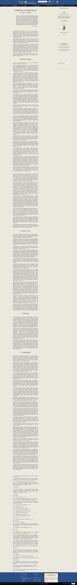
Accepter (73, 583)
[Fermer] (76, 583)
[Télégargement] (67, 63)
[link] (57, 1)
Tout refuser (68, 583)
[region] (28, 2)
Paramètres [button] (64, 583)
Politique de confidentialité (45, 583)
